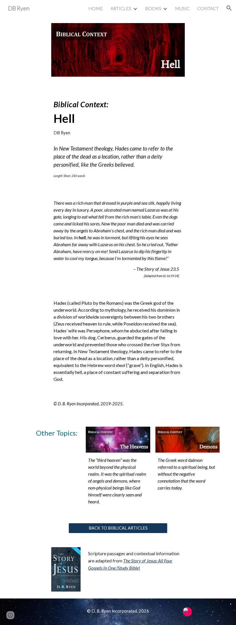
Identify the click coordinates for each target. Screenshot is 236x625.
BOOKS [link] (153, 8)
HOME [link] (95, 8)
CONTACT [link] (208, 8)
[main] (118, 115)
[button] (229, 8)
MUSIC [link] (182, 8)
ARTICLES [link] (121, 8)
